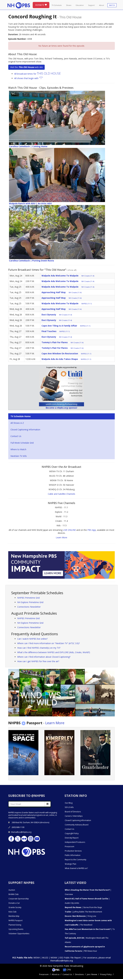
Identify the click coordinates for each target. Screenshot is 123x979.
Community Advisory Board (76, 824)
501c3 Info (69, 807)
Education (80, 5)
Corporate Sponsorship (19, 898)
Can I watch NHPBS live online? (32, 638)
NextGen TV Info (18, 456)
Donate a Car (14, 903)
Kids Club (12, 911)
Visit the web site (26, 67)
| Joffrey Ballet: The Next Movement (83, 911)
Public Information (72, 855)
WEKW (54, 957)
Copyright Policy (72, 833)
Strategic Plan (70, 864)
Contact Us (15, 436)
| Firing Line (80, 916)
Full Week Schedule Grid (22, 442)
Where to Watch (18, 449)
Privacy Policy (106, 974)
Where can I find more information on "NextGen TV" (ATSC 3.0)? (48, 643)
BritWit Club (14, 894)
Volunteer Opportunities (19, 933)
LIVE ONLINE (69, 530)
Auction (12, 890)
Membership (14, 916)
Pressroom (69, 846)
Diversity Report (71, 838)
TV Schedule (57, 5)
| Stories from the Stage (83, 907)
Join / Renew (92, 974)
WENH (36, 957)
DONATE (40, 4)
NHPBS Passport (15, 920)
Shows (68, 5)
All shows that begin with (28, 78)
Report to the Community (75, 859)
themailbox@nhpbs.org (21, 832)
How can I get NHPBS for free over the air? (38, 661)
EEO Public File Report (70, 957)
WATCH (112, 5)
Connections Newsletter (29, 606)
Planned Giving (15, 925)
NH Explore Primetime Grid (30, 602)
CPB (68, 969)
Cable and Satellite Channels (61, 493)
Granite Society (15, 907)
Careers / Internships (73, 816)
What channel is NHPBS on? (76, 868)
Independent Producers (75, 842)
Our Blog (68, 803)
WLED (45, 957)
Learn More (61, 537)
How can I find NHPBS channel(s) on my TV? (38, 647)
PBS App (91, 530)
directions (44, 822)
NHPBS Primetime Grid (28, 597)
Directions (79, 974)
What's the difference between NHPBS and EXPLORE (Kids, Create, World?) (53, 652)
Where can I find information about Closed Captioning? (43, 656)
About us (55, 974)
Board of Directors (73, 811)
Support (91, 5)
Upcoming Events (16, 929)
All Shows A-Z (17, 422)
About (101, 5)
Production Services (73, 851)
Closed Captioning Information (25, 429)
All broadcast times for (37, 73)
